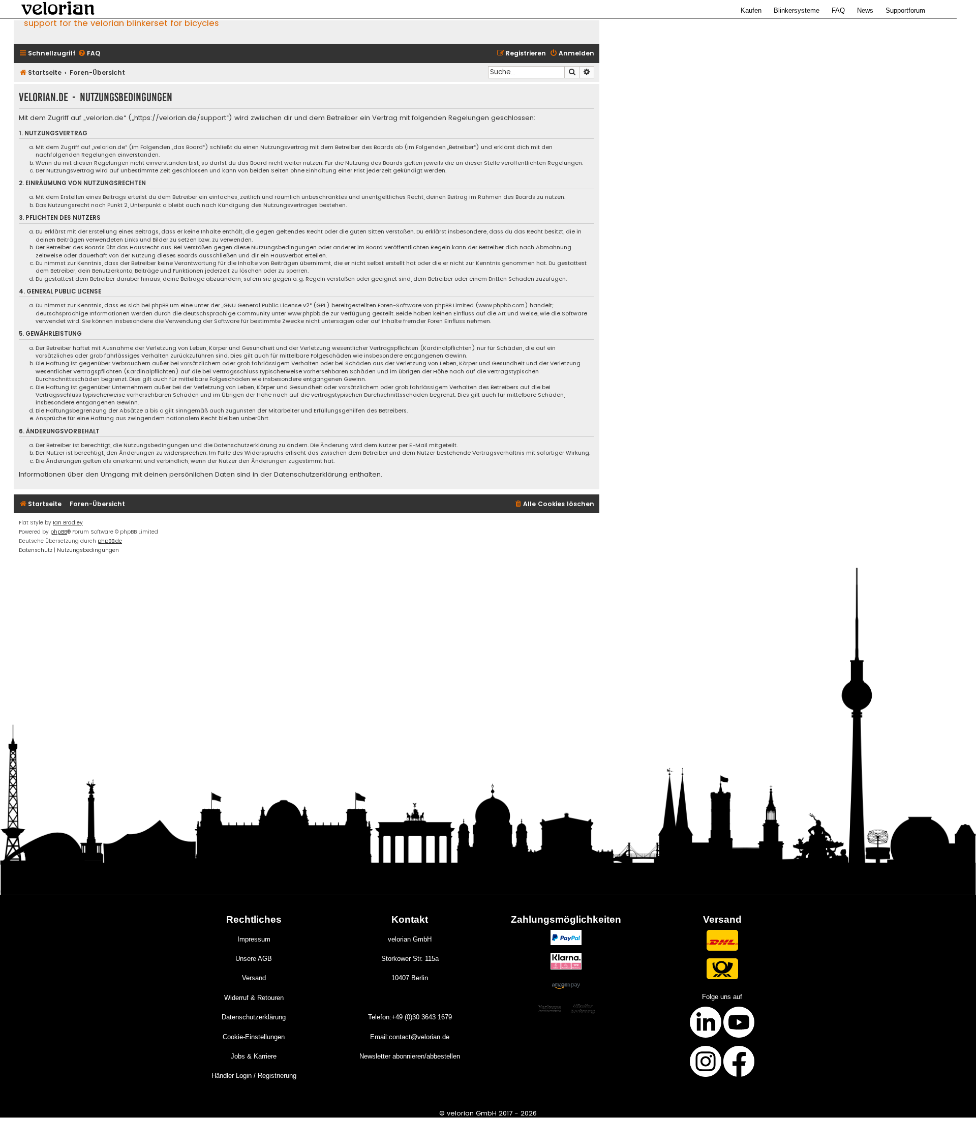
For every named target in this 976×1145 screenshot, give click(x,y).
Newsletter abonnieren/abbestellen (409, 1056)
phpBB (58, 532)
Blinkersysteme (796, 10)
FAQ (838, 10)
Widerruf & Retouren (254, 998)
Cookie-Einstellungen (254, 1037)
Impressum (253, 939)
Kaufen (751, 10)
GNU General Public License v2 (266, 305)
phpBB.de (110, 541)
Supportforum (905, 10)
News (865, 10)
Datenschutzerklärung (254, 1017)
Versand (254, 978)
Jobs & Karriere (254, 1056)
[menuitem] (89, 54)
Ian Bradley (68, 522)
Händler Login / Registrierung (253, 1075)
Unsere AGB (253, 958)
